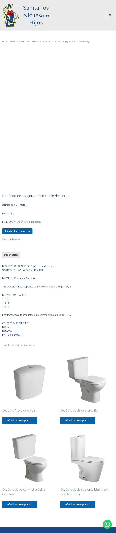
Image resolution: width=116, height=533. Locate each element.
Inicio (4, 41)
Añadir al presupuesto (17, 231)
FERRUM (25, 41)
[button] (107, 524)
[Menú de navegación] (110, 15)
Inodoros (35, 41)
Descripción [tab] (11, 254)
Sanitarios (14, 41)
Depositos (46, 41)
